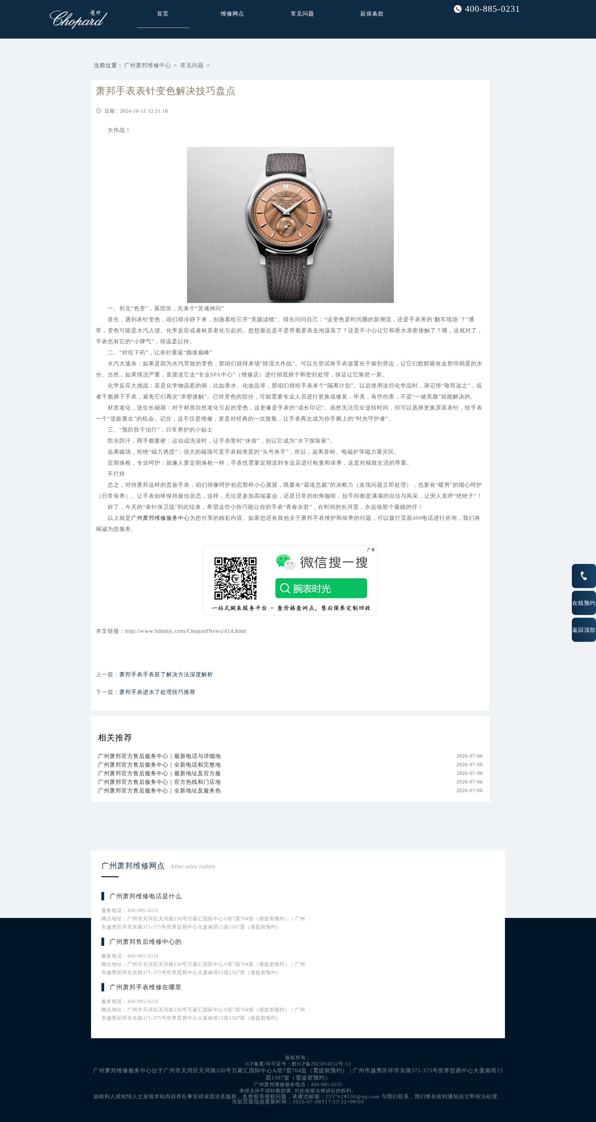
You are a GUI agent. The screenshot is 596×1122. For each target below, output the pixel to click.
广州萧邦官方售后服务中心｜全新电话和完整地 (159, 765)
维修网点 (232, 14)
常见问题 (302, 14)
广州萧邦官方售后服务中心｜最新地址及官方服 (159, 773)
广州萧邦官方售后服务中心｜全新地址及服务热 (159, 791)
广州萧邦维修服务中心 (160, 518)
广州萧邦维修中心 (147, 65)
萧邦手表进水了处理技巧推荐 (157, 692)
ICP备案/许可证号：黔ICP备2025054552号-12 (298, 1064)
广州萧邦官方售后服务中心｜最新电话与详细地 (159, 756)
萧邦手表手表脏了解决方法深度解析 (166, 674)
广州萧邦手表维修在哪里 (146, 987)
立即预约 (298, 571)
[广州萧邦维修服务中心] (61, 19)
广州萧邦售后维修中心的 (146, 941)
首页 (163, 14)
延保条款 (372, 14)
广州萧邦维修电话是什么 (146, 896)
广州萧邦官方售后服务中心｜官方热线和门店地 (159, 782)
